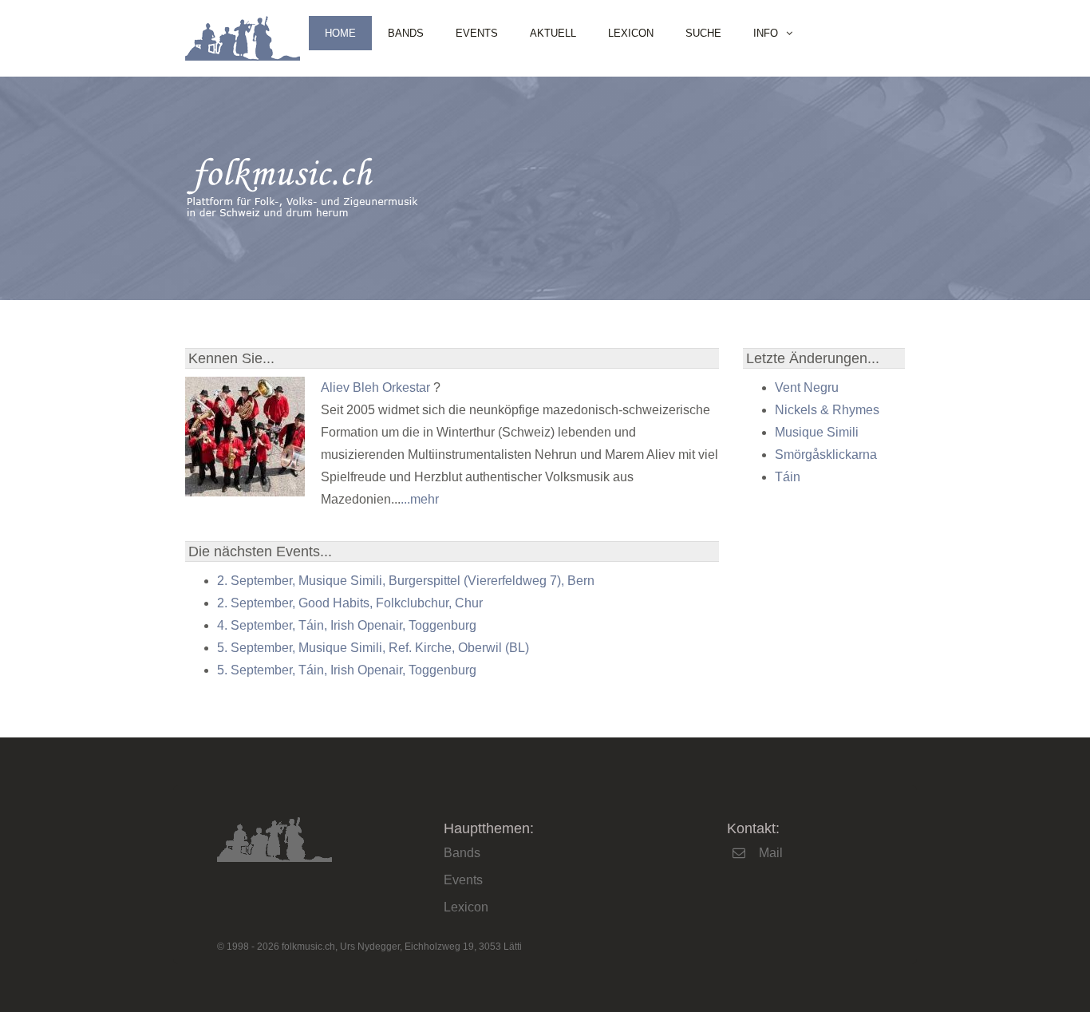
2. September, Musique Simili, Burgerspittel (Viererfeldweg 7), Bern (405, 580)
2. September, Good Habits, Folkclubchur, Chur (350, 603)
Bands (406, 33)
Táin (787, 477)
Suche (703, 33)
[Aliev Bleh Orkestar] (245, 492)
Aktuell (553, 33)
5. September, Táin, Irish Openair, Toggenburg (346, 670)
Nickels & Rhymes (827, 410)
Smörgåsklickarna (826, 454)
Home (340, 33)
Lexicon (631, 33)
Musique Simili (817, 432)
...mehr (420, 499)
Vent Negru (807, 387)
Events (477, 33)
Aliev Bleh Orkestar (375, 387)
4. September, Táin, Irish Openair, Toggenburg (346, 625)
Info (765, 33)
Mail (771, 853)
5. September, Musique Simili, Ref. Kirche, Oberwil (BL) (373, 647)
